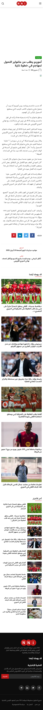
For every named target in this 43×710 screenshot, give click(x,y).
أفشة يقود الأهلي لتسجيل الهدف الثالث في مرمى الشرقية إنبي (14, 564)
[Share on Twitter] (26, 235)
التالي (21, 256)
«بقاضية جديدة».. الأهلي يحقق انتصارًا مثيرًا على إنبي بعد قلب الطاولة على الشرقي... (15, 518)
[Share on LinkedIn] (20, 235)
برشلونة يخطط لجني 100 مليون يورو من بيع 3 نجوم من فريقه (21, 450)
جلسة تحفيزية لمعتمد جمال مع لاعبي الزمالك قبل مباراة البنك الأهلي (15, 576)
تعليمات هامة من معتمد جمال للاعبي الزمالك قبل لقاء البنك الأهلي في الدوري (22, 485)
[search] (3, 3)
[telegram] (21, 687)
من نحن (37, 704)
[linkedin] (27, 687)
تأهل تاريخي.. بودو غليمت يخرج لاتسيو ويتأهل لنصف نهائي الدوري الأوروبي (21, 259)
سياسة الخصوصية (18, 704)
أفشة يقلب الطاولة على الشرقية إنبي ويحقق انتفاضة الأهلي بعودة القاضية (24, 415)
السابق (21, 248)
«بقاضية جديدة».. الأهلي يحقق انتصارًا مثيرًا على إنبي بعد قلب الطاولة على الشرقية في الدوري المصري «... (23, 308)
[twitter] (33, 687)
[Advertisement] (21, 33)
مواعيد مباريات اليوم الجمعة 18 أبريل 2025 (21, 250)
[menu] (40, 3)
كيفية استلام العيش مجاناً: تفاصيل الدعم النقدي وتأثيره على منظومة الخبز (14, 611)
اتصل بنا (30, 704)
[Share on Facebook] (32, 235)
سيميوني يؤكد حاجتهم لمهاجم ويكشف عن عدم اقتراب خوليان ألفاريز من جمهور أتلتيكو (23, 345)
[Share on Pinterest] (13, 235)
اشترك (5, 676)
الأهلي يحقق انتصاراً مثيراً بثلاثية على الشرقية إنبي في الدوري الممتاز (14, 506)
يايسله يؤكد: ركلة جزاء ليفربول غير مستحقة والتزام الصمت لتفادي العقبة (22, 380)
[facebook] (39, 687)
